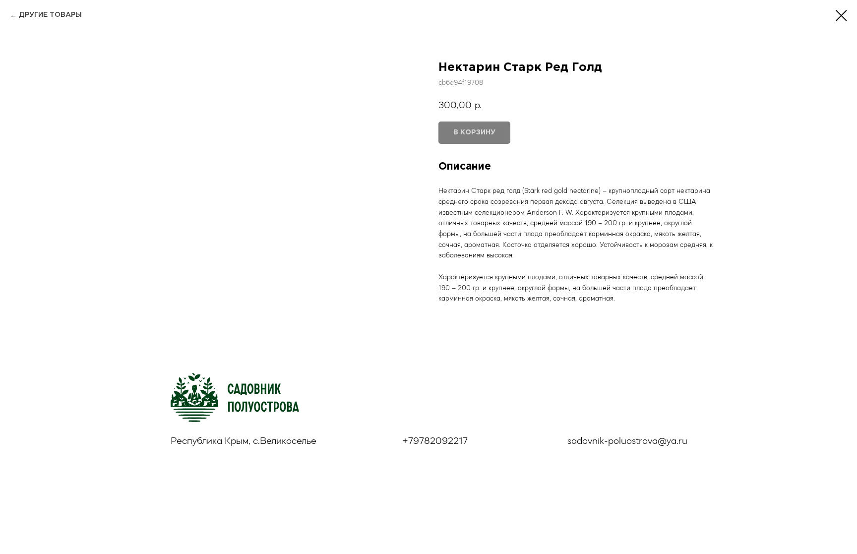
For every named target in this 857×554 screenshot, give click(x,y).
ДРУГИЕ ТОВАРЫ (50, 15)
